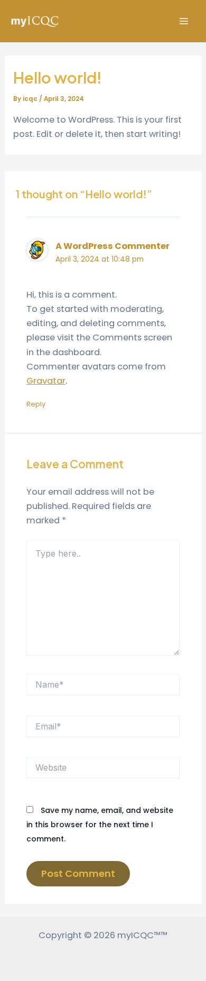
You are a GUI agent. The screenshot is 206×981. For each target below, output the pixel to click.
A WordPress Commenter (112, 246)
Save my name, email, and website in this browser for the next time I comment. (99, 824)
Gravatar (45, 381)
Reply (35, 404)
